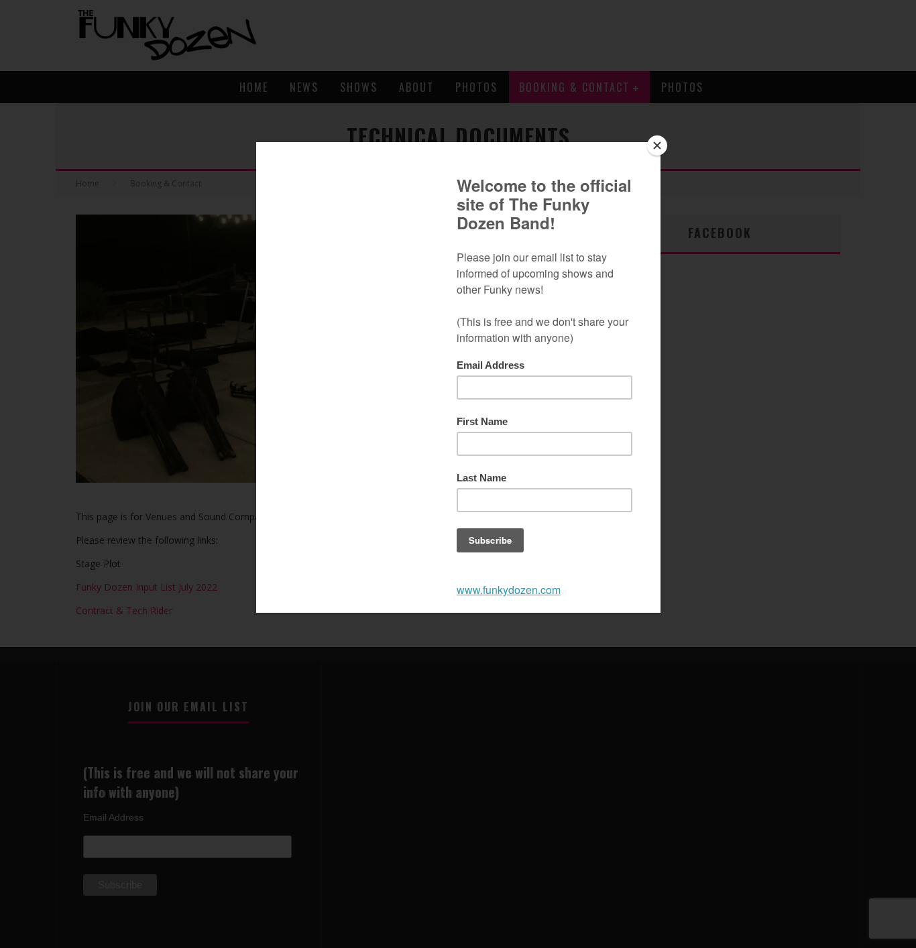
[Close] (657, 145)
